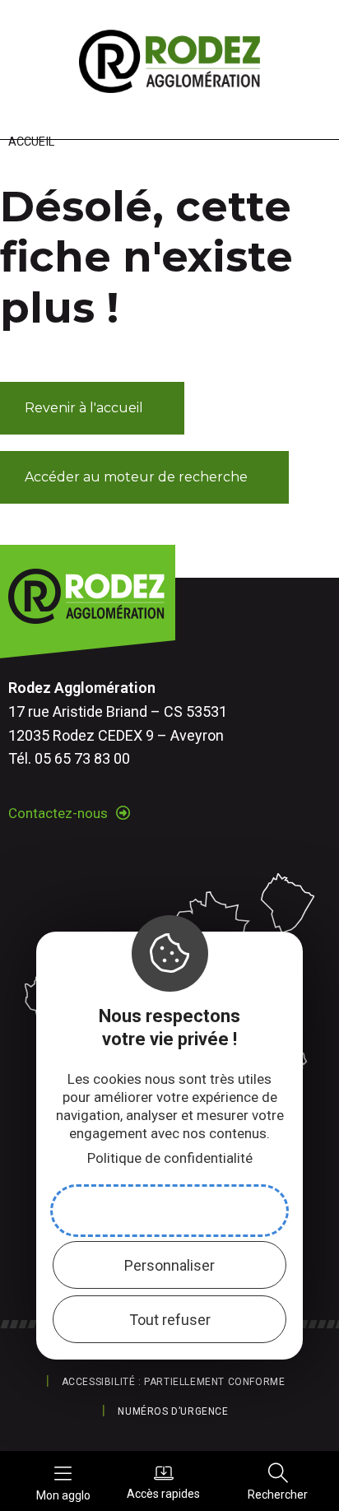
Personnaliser (169, 1265)
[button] (92, 408)
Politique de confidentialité (170, 1158)
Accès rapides (163, 1493)
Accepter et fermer (169, 1211)
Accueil (31, 142)
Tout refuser (170, 1319)
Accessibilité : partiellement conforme (174, 1382)
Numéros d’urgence (173, 1411)
